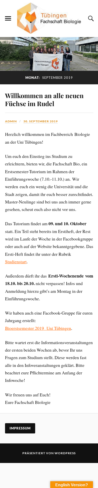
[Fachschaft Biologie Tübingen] (49, 18)
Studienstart (16, 262)
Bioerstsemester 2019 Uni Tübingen (38, 328)
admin (11, 121)
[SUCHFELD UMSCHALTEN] (90, 18)
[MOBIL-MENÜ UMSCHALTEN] (8, 18)
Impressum (20, 428)
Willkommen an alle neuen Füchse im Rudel (44, 99)
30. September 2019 (40, 121)
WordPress (65, 453)
